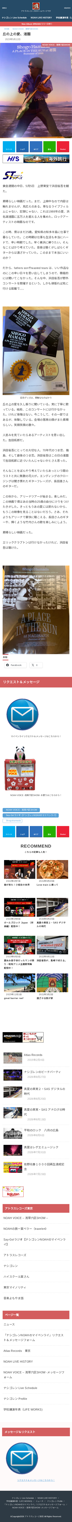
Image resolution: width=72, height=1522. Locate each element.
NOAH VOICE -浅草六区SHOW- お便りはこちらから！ (36, 795)
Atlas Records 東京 (17, 1350)
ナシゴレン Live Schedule (14, 18)
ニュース (9, 1324)
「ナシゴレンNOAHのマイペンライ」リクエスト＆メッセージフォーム (33, 1338)
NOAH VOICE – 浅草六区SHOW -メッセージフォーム (33, 1375)
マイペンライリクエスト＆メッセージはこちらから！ (36, 736)
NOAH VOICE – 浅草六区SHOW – (25, 1218)
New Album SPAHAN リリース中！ (37, 24)
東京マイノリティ (14, 1287)
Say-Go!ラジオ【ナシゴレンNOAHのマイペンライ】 (31, 815)
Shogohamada (13, 820)
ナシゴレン (10, 1265)
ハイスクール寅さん (16, 1276)
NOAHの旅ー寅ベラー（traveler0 (24, 1228)
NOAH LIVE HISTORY (41, 18)
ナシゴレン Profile (15, 1398)
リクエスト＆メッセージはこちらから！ (36, 1480)
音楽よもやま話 (13, 1298)
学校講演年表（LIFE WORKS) (22, 1409)
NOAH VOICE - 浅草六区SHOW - (22, 810)
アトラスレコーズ (14, 1255)
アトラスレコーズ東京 (34, 1516)
